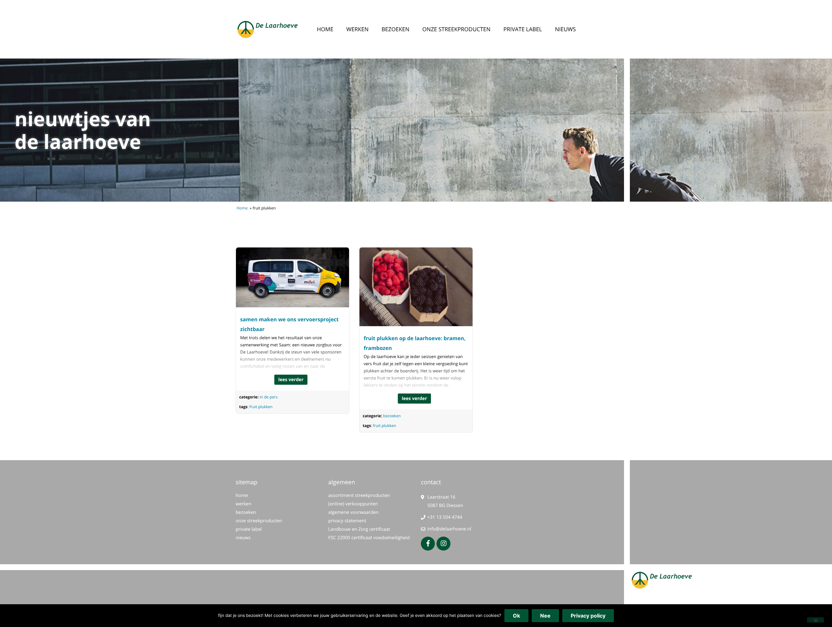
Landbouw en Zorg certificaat (359, 529)
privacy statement (347, 521)
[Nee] (815, 619)
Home (242, 208)
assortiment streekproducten (359, 495)
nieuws (565, 29)
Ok (516, 615)
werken (357, 29)
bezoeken (396, 29)
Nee (545, 615)
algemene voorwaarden (353, 512)
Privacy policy (588, 615)
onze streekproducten (456, 29)
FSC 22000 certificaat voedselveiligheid (369, 538)
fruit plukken (261, 406)
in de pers (269, 397)
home (325, 29)
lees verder (291, 380)
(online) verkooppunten (353, 504)
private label (522, 29)
